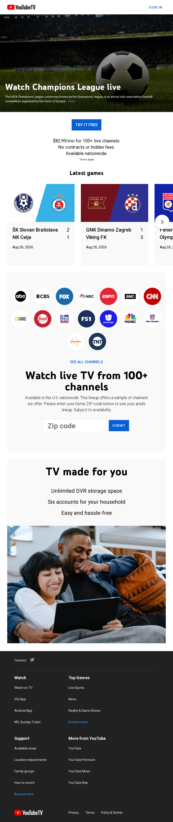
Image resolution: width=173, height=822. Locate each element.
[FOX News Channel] (64, 319)
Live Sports (76, 687)
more (71, 101)
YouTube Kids (78, 782)
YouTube (74, 748)
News (72, 699)
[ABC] (21, 296)
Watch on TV (23, 687)
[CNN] (152, 296)
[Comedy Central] (21, 319)
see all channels (86, 362)
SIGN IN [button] (155, 7)
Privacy (73, 812)
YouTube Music (79, 771)
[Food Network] (42, 319)
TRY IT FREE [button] (86, 124)
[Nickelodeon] (75, 342)
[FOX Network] (64, 296)
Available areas (25, 748)
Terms (90, 812)
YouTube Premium (81, 760)
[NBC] (86, 296)
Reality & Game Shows (84, 710)
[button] (162, 222)
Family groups (24, 771)
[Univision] (108, 319)
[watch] (41, 203)
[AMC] (130, 296)
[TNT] (97, 342)
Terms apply (86, 159)
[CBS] (42, 296)
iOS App (20, 699)
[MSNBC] (130, 319)
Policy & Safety (112, 812)
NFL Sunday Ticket (27, 722)
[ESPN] (108, 296)
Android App (23, 710)
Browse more (78, 722)
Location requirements (30, 760)
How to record (24, 782)
